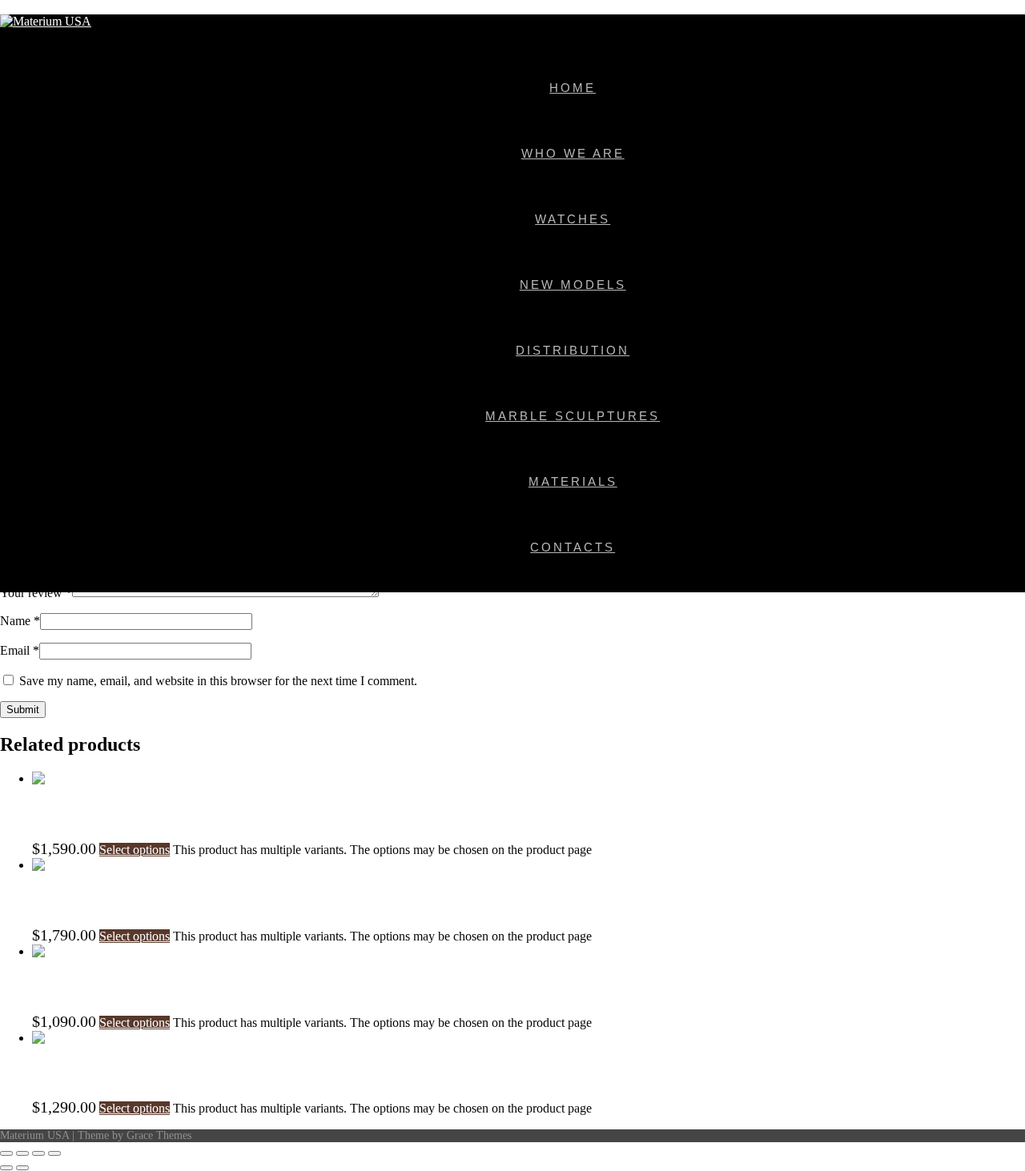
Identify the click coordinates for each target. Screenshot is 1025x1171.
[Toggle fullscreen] (22, 1153)
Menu (15, 35)
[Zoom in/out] (6, 1153)
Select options (134, 849)
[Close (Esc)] (54, 1153)
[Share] (38, 1153)
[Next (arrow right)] (22, 1167)
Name (20, 621)
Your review (36, 593)
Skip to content (38, 7)
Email (19, 650)
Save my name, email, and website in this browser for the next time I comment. (218, 681)
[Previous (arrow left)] (6, 1167)
